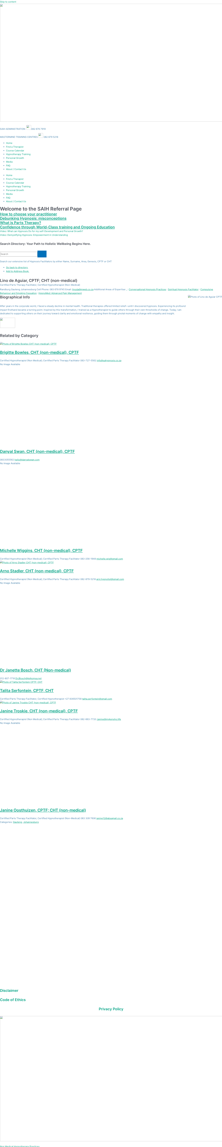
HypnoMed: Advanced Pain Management (60, 293)
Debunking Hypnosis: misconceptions (33, 218)
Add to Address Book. (17, 271)
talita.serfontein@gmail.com (97, 698)
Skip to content (8, 1)
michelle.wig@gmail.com (110, 558)
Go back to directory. (17, 267)
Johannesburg (31, 822)
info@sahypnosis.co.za (109, 360)
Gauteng (17, 822)
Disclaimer (9, 990)
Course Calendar (15, 150)
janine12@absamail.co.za (109, 818)
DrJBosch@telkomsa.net (28, 678)
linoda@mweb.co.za (82, 289)
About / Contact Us (16, 169)
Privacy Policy (111, 1009)
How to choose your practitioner (28, 214)
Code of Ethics (13, 1000)
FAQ (8, 165)
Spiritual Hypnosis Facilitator (183, 289)
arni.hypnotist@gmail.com (110, 579)
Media (9, 161)
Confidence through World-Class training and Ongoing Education (57, 227)
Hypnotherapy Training (18, 154)
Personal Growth (15, 158)
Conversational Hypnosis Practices (147, 289)
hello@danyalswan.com (27, 459)
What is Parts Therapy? (20, 223)
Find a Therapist (14, 146)
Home (9, 143)
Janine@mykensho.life (109, 719)
